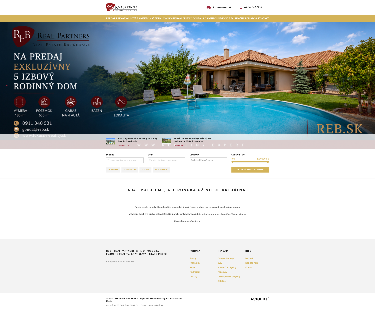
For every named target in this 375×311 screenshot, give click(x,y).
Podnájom (162, 170)
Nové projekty (139, 18)
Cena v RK (178, 145)
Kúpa (146, 170)
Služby (187, 18)
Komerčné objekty (227, 267)
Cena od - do (238, 154)
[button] (6, 85)
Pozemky (222, 272)
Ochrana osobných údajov (210, 18)
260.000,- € (123, 145)
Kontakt (263, 18)
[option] (187, 85)
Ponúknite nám (172, 18)
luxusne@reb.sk (222, 7)
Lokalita (110, 154)
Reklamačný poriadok (243, 18)
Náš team (155, 18)
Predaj (110, 18)
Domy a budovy (226, 258)
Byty (220, 263)
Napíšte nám (252, 263)
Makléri (249, 258)
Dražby (193, 276)
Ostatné (222, 281)
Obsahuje (194, 154)
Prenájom (122, 18)
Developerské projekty (229, 276)
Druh (150, 154)
